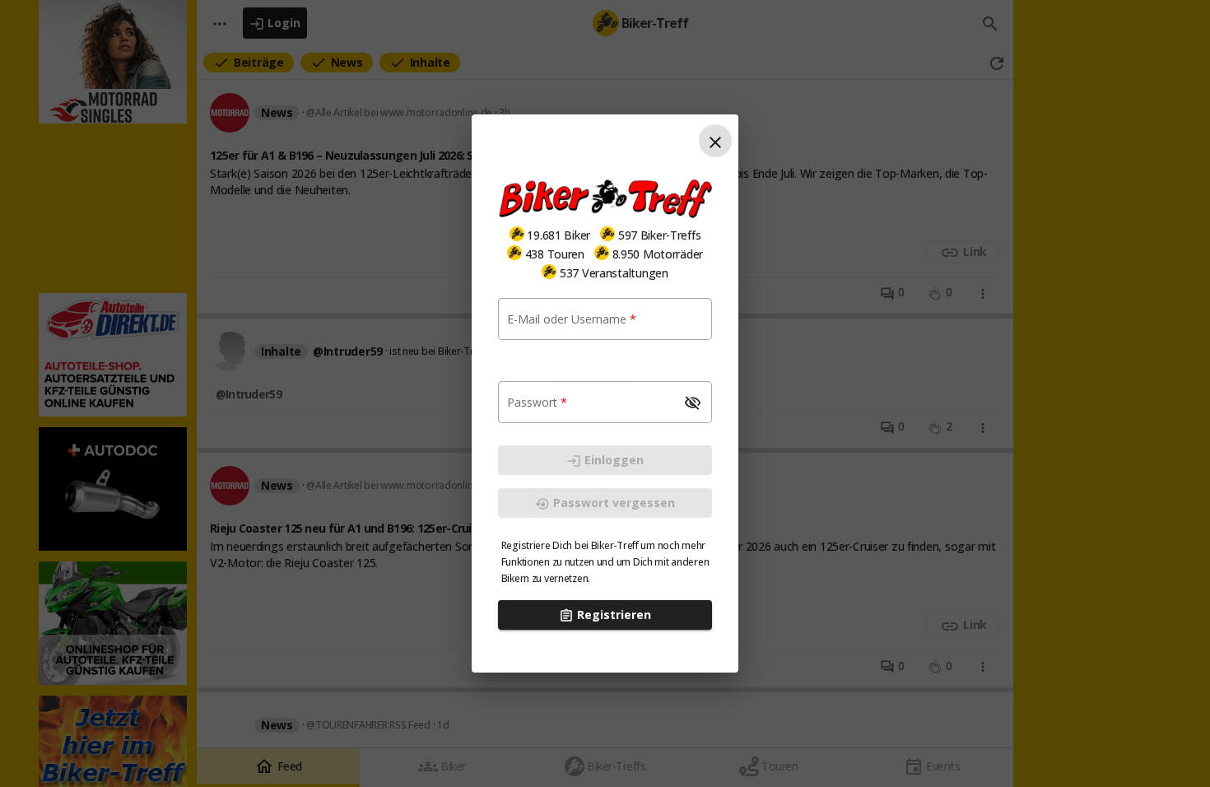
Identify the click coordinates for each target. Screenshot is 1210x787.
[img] (517, 233)
